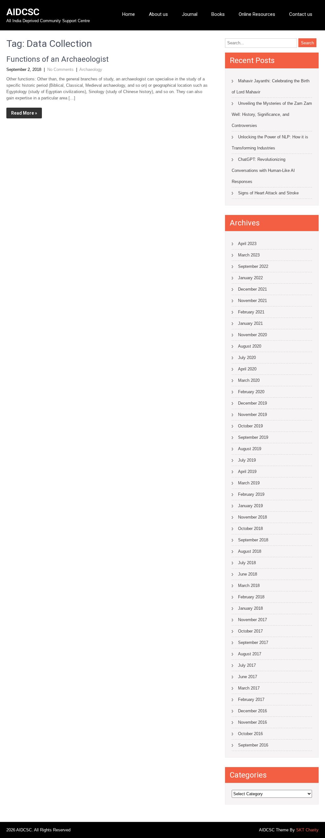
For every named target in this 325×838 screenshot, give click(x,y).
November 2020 (252, 334)
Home (128, 14)
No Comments (60, 69)
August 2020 (249, 346)
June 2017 (247, 676)
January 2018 (250, 608)
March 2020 (249, 380)
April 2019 (247, 471)
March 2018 (249, 585)
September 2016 (253, 745)
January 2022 (250, 277)
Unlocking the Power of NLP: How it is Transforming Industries (270, 142)
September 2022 (253, 266)
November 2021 (252, 300)
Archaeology (90, 69)
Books (218, 14)
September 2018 (253, 540)
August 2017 (249, 654)
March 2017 (249, 688)
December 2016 (252, 711)
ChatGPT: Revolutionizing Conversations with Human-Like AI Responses (263, 170)
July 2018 (247, 562)
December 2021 (252, 289)
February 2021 (251, 312)
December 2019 (252, 403)
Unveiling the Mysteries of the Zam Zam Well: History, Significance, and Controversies (272, 114)
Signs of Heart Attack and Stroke (268, 193)
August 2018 (249, 551)
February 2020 (251, 391)
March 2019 (249, 483)
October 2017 (250, 631)
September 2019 (253, 437)
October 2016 (250, 733)
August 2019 (249, 448)
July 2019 (247, 460)
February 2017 (251, 699)
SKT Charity (307, 830)
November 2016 (252, 722)
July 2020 (247, 357)
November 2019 (252, 414)
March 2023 (249, 255)
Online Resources (257, 14)
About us (158, 14)
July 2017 (247, 665)
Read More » (24, 113)
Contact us (300, 14)
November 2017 (252, 619)
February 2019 (251, 494)
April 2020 (247, 369)
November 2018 (252, 517)
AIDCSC (22, 11)
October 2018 (250, 528)
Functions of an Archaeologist (57, 59)
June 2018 (247, 574)
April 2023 (247, 243)
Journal (189, 14)
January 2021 (250, 323)
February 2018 (251, 597)
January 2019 (250, 505)
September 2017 (253, 642)
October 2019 (250, 426)
